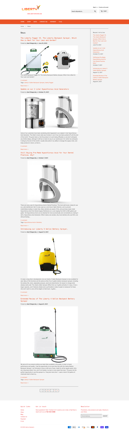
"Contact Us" (52, 410)
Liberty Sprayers (29, 427)
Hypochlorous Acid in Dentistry (33, 222)
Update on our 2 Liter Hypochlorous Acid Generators (45, 89)
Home (22, 21)
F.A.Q (60, 21)
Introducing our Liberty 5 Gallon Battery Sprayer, (44, 229)
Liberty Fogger (49, 82)
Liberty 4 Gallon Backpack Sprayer (34, 82)
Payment (53, 21)
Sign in (94, 7)
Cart (105, 11)
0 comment (24, 80)
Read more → (24, 85)
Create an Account (103, 7)
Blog (35, 21)
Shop (29, 21)
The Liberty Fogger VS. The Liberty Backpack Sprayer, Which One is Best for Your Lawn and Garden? (99, 39)
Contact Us (43, 21)
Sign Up (105, 416)
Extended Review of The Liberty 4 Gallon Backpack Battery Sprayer (100, 77)
